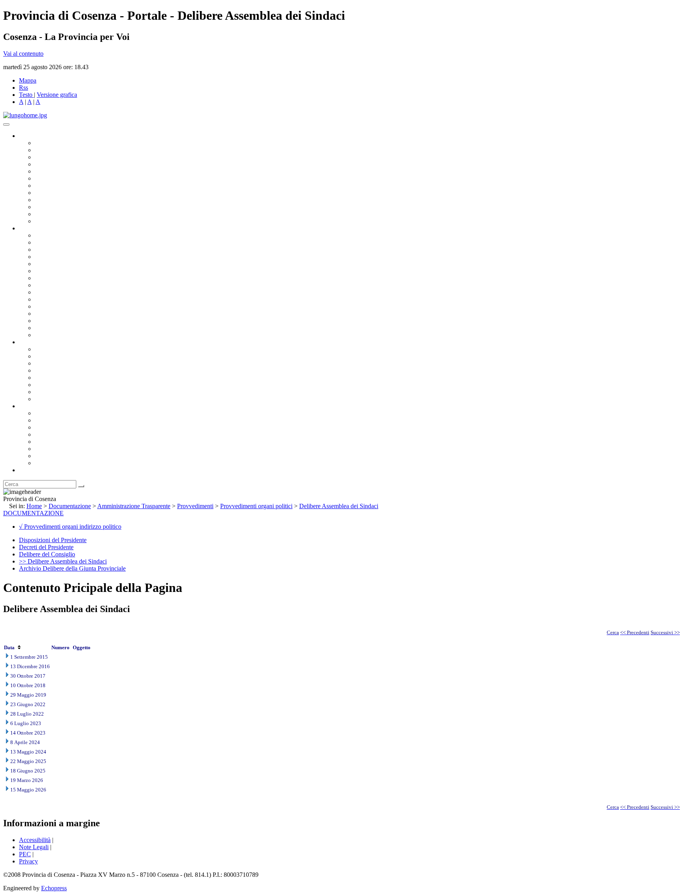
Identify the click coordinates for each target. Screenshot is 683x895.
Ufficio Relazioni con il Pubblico (76, 199)
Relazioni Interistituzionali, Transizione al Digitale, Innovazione (114, 271)
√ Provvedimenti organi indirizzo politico (70, 526)
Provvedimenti (195, 506)
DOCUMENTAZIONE (33, 513)
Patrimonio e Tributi (60, 278)
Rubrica (28, 470)
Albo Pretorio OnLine (62, 349)
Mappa (27, 80)
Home (34, 506)
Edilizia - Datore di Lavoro (68, 313)
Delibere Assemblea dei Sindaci (338, 506)
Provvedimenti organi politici (256, 506)
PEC (25, 854)
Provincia (31, 406)
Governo (29, 135)
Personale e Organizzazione (69, 256)
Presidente (47, 142)
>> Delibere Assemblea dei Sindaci (63, 561)
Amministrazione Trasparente (71, 377)
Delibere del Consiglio (47, 554)
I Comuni (46, 448)
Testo (25, 94)
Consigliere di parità (60, 185)
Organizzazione (38, 228)
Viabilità (45, 320)
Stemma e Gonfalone (61, 413)
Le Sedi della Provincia (64, 427)
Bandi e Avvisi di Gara (63, 356)
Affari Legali (51, 263)
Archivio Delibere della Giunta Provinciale (72, 568)
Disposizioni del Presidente (53, 540)
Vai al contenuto (23, 53)
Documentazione (39, 342)
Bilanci (44, 370)
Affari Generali (54, 242)
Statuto (43, 391)
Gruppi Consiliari (56, 178)
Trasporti (46, 292)
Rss (23, 87)
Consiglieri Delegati (60, 157)
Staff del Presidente (59, 335)
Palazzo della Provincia (64, 420)
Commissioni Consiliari (64, 171)
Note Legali (34, 847)
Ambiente (47, 306)
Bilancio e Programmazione (69, 249)
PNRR (43, 285)
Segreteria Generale (59, 327)
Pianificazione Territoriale (67, 299)
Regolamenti (50, 399)
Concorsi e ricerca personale (70, 363)
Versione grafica (57, 94)
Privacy (28, 861)
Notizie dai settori (57, 214)
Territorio (46, 441)
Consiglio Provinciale (62, 150)
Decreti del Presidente (46, 547)
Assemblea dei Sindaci (63, 164)
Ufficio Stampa (54, 206)
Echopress (54, 888)
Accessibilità (35, 840)
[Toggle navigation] (6, 124)
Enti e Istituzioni (55, 463)
